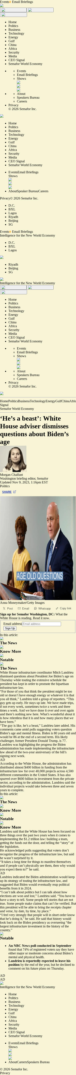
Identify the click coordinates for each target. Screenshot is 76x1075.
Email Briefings (22, 2)
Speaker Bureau (27, 191)
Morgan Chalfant (11, 474)
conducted (44, 945)
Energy (50, 401)
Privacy (13, 105)
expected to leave (54, 961)
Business (24, 401)
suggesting (39, 850)
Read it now (41, 618)
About (21, 94)
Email (25, 608)
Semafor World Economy (17, 408)
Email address (12, 624)
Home (4, 401)
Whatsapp (44, 608)
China (65, 401)
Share (7, 492)
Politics (13, 401)
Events (4, 2)
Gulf (58, 401)
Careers (22, 101)
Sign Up (10, 628)
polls (33, 729)
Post (10, 608)
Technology (38, 401)
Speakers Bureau (28, 97)
